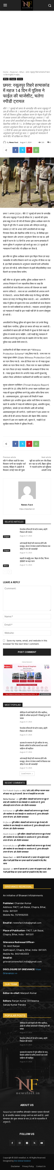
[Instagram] (19, 1143)
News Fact (13, 142)
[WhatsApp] (36, 150)
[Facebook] (15, 150)
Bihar (22, 72)
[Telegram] (27, 1143)
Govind (6, 868)
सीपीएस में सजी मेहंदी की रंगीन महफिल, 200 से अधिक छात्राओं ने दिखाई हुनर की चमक (35, 715)
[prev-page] (5, 572)
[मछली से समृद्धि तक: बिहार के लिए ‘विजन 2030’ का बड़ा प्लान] (10, 562)
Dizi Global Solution (22, 1161)
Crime (20, 79)
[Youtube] (42, 1143)
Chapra (12, 79)
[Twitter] (22, 150)
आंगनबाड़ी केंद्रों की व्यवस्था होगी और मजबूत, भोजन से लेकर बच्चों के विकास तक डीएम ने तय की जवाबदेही (35, 546)
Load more (26, 773)
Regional (14, 72)
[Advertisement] (27, 39)
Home (5, 72)
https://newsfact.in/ (27, 509)
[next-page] (10, 572)
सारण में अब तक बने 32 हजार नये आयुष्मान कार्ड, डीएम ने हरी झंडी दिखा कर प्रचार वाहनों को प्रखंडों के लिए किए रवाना (26, 860)
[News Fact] (5, 142)
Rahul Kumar (9, 799)
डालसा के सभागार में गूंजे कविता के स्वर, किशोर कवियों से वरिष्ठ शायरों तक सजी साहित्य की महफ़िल (34, 745)
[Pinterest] (29, 150)
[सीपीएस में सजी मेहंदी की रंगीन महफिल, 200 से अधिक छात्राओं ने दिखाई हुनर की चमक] (10, 716)
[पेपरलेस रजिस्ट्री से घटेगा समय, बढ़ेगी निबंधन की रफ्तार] (10, 533)
